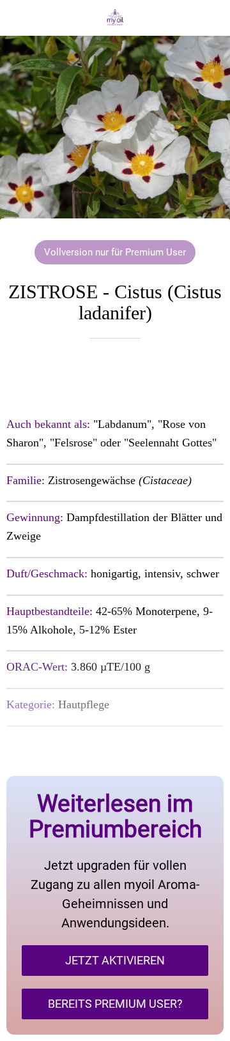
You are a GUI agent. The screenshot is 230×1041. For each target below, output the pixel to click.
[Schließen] (18, 18)
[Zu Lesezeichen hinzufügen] (115, 376)
